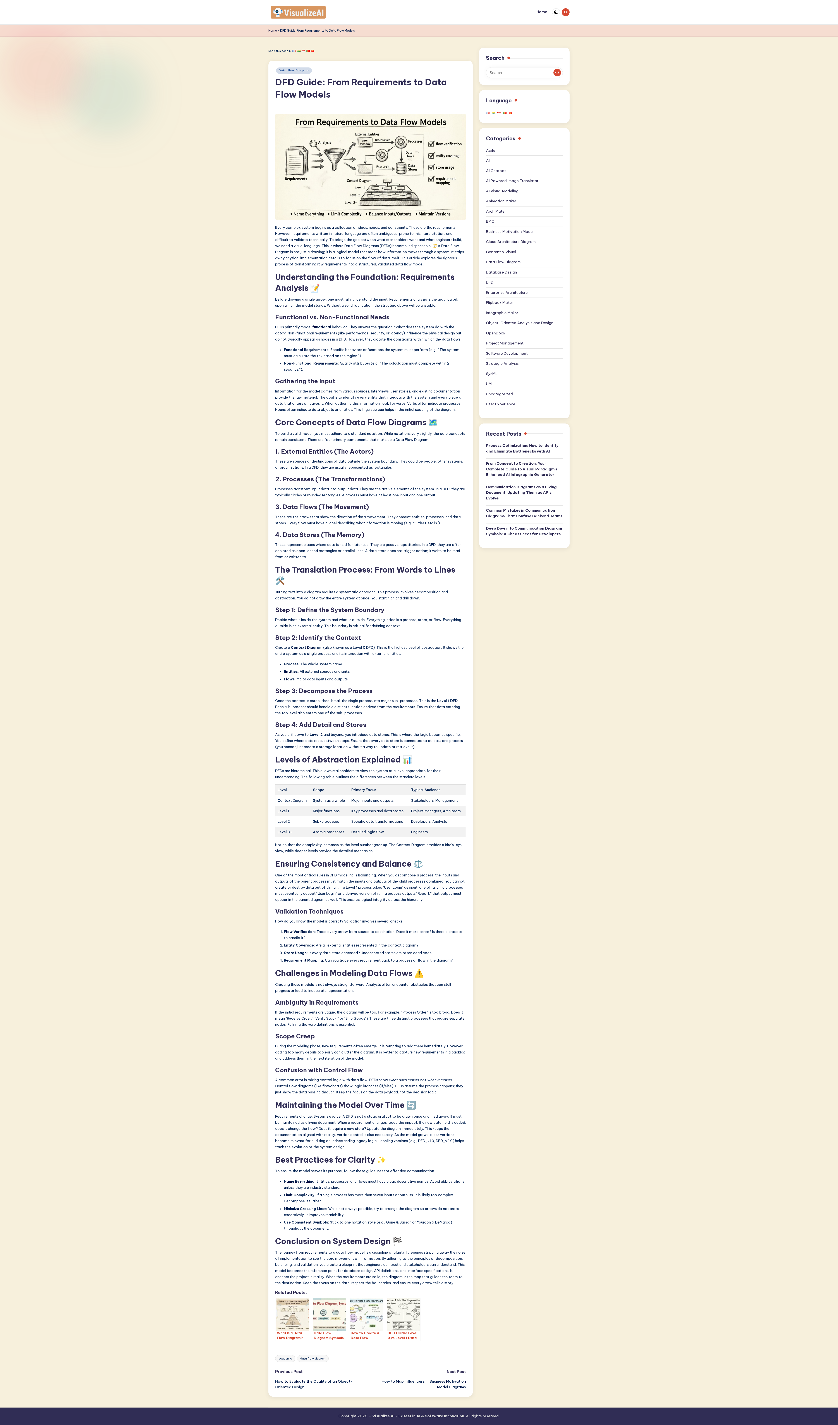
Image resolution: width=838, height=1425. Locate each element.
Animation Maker (501, 201)
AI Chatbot (496, 170)
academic (285, 1358)
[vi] (312, 51)
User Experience (500, 404)
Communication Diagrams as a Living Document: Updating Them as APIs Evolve (521, 493)
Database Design (501, 272)
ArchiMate (495, 211)
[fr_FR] (294, 51)
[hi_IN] (299, 51)
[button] (557, 73)
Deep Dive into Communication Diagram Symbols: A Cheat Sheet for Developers (524, 531)
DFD (489, 282)
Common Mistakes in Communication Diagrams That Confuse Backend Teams (524, 513)
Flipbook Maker (499, 302)
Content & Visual (501, 252)
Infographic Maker (502, 312)
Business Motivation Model (510, 231)
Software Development (507, 353)
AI (488, 160)
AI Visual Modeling (502, 191)
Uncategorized (499, 394)
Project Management (505, 343)
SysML (492, 373)
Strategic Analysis (502, 363)
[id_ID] (303, 51)
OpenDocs (495, 333)
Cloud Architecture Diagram (511, 241)
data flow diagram (312, 1358)
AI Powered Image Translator (512, 181)
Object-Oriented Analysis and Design (519, 323)
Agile (490, 150)
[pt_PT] (308, 51)
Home (272, 31)
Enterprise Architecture (507, 292)
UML (490, 384)
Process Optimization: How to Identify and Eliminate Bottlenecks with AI (522, 448)
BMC (490, 221)
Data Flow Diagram (294, 70)
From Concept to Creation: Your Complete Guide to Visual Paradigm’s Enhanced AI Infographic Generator (521, 469)
